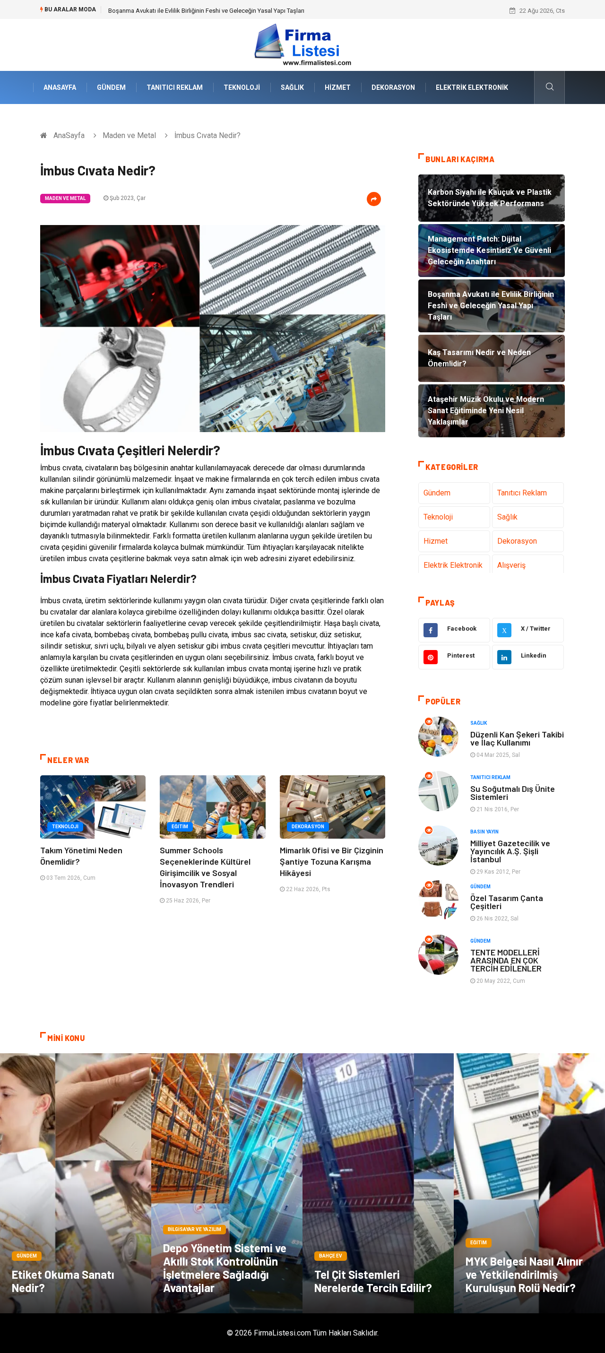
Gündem (111, 87)
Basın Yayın (484, 831)
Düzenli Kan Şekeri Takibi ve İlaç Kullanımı (517, 738)
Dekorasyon (393, 87)
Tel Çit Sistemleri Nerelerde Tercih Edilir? (373, 1280)
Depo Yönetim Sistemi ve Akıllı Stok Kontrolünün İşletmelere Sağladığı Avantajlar (224, 1267)
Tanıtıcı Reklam (175, 87)
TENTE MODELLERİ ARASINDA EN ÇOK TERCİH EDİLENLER (506, 960)
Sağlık (292, 87)
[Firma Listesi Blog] (302, 44)
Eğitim (180, 826)
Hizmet (338, 87)
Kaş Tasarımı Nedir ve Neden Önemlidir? (162, 10)
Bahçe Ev (330, 1255)
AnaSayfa (59, 87)
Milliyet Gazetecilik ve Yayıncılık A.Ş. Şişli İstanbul (510, 851)
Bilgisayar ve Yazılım (194, 1229)
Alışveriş (511, 565)
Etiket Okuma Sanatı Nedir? (63, 1280)
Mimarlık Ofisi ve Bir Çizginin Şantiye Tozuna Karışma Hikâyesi (331, 861)
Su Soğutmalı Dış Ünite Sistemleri (512, 792)
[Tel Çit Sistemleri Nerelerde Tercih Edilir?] (378, 1183)
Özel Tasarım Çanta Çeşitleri (506, 902)
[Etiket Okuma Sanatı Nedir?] (75, 1183)
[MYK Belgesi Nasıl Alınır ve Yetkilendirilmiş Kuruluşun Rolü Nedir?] (529, 1183)
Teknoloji (242, 87)
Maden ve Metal (129, 135)
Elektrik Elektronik (472, 87)
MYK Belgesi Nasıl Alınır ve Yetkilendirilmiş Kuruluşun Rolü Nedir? (524, 1274)
